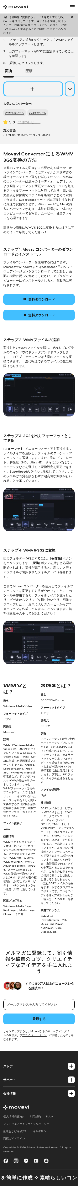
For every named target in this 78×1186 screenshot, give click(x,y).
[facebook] (5, 1162)
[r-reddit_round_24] (46, 1162)
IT (22, 135)
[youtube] (35, 1162)
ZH (48, 135)
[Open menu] (72, 6)
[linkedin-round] (26, 1162)
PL (39, 135)
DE (13, 135)
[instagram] (16, 1162)
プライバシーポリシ (34, 1035)
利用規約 (35, 1116)
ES (25, 135)
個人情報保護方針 (14, 1116)
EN (9, 135)
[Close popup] (72, 25)
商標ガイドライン (14, 1138)
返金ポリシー (41, 1131)
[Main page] (15, 7)
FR (18, 135)
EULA (49, 1116)
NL (34, 135)
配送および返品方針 (15, 1131)
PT (30, 135)
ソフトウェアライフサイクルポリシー (26, 1124)
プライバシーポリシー (47, 25)
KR (43, 135)
